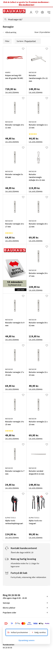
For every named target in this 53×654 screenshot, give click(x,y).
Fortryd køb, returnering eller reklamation (28, 577)
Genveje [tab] (6, 603)
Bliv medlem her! (26, 4)
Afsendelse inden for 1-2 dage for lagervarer (25, 565)
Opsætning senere (26, 640)
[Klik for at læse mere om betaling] (26, 624)
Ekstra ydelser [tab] (9, 607)
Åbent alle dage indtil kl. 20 (22, 552)
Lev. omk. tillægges (12, 92)
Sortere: (20, 41)
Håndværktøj (10, 32)
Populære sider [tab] (9, 612)
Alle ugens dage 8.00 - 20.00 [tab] (15, 596)
